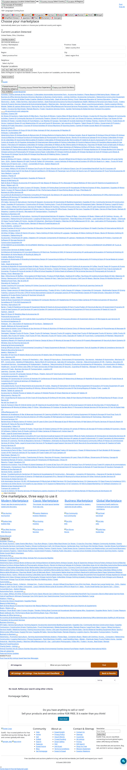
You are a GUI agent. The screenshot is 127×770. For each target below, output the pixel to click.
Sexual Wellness (80, 183)
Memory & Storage (88, 429)
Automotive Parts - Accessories (14, 166)
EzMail (38, 739)
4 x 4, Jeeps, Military (9, 168)
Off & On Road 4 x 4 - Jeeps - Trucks (104, 161)
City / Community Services (103, 202)
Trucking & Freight (66, 491)
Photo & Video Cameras (82, 300)
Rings (68, 355)
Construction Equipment (11, 242)
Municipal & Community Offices (92, 441)
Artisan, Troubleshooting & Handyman (16, 474)
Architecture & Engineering (12, 252)
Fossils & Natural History (88, 142)
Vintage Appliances (92, 149)
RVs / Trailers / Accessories (12, 448)
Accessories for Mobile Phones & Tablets (17, 393)
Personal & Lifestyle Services (86, 407)
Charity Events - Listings (11, 226)
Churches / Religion (108, 116)
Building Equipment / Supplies (79, 202)
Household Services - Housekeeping (15, 364)
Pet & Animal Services (85, 271)
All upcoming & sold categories (16, 111)
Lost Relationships (30, 123)
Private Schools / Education (103, 293)
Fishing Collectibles (69, 142)
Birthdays (6, 378)
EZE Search (80, 744)
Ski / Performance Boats (48, 190)
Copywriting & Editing (57, 259)
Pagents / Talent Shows (84, 123)
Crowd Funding (60, 739)
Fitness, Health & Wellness (72, 269)
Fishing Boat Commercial (59, 188)
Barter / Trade (7, 307)
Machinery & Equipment (74, 309)
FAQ (56, 744)
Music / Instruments (54, 572)
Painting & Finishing (114, 252)
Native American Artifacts (24, 147)
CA (3, 70)
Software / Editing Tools (13, 431)
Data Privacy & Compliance (112, 481)
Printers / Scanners (113, 238)
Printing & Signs (98, 259)
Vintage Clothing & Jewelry (68, 152)
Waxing (29, 424)
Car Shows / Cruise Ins (89, 116)
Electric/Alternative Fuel (11, 171)
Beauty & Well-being (10, 180)
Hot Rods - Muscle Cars (103, 159)
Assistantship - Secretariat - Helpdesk (89, 359)
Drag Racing (44, 398)
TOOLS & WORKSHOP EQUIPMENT (100, 245)
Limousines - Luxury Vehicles (57, 161)
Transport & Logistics (10, 488)
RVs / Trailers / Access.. (10, 223)
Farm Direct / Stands (43, 278)
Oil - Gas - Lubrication (97, 221)
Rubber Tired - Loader (100, 388)
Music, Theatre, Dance (43, 374)
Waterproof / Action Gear (62, 431)
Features (39, 744)
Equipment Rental (40, 307)
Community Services (25, 118)
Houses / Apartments (63, 457)
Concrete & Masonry (33, 252)
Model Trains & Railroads (108, 145)
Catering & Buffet (52, 414)
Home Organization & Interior (22, 476)
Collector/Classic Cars (72, 168)
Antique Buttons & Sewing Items (55, 135)
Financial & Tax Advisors (52, 195)
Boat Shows (74, 116)
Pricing (79, 742)
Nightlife (90, 378)
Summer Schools (37, 295)
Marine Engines (89, 188)
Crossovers (110, 168)
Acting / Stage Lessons (10, 290)
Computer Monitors (50, 300)
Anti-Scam (58, 746)
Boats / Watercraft (9, 185)
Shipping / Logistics (9, 211)
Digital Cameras (52, 429)
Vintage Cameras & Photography (14, 152)
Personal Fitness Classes (81, 293)
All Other (22, 168)
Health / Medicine (44, 207)
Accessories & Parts (9, 450)
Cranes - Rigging (52, 386)
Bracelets (5, 355)
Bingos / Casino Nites (59, 116)
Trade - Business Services (19, 369)
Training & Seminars (22, 381)
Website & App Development (13, 486)
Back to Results (109, 673)
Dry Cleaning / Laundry (18, 269)
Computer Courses (9, 374)
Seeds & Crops (109, 309)
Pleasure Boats (21, 190)
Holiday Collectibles (46, 145)
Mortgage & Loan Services (109, 319)
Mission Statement (83, 749)
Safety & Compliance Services (112, 347)
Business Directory (9, 199)
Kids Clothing (56, 233)
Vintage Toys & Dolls (21, 154)
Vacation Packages (115, 467)
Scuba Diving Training (20, 295)
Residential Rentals (9, 460)
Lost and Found (45, 123)
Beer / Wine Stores (9, 276)
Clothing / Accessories (10, 230)
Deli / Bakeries (118, 276)
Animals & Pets (8, 128)
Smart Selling (59, 742)
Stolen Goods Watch (93, 125)
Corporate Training (24, 285)
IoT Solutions (75, 484)
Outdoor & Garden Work (63, 407)
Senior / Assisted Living (28, 460)
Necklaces (60, 355)
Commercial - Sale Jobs (56, 362)
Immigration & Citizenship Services (111, 436)
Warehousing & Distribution (100, 491)
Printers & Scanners (100, 300)
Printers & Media (104, 429)
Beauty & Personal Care (62, 266)
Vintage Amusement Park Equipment (68, 149)
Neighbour (5, 60)
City (65, 52)
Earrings (15, 355)
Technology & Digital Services (13, 479)
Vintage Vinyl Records (39, 154)
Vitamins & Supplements (108, 183)
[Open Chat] (124, 761)
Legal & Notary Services (73, 195)
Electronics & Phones (37, 269)
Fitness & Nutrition (51, 328)
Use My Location (8, 39)
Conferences (65, 118)
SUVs (75, 171)
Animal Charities (8, 228)
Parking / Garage (110, 457)
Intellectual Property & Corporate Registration (19, 438)
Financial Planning (55, 319)
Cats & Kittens (14, 130)
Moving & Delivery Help (24, 407)
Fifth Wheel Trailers (59, 450)
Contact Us (80, 732)
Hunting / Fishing (60, 207)
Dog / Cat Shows (111, 118)
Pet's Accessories (54, 130)
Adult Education (28, 290)
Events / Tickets (54, 269)
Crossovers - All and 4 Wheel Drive (63, 159)
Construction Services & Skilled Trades (16, 250)
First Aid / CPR (23, 293)
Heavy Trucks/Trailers (12, 221)
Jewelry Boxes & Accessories (31, 355)
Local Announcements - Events (14, 376)
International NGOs (115, 228)
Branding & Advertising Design (35, 259)
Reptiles (66, 130)
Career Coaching (8, 285)
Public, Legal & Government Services (16, 433)
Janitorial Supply (8, 417)
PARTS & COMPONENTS (75, 245)
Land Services (26, 309)
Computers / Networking (11, 219)
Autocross (23, 398)
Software (5, 240)
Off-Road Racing (105, 398)
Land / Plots (78, 457)
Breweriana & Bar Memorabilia (69, 140)
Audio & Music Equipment (12, 300)
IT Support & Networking (57, 484)
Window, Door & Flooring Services (15, 343)
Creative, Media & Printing (12, 257)
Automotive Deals (27, 266)
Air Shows (6, 116)
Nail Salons (88, 421)
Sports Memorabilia (21, 149)
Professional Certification (68, 285)
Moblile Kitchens (114, 278)
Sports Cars (84, 171)
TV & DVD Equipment (22, 302)
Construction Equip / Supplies (110, 625)
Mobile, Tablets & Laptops (12, 390)
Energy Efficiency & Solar (11, 347)
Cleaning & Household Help (49, 405)
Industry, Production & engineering (79, 364)
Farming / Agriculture (10, 304)
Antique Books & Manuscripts (29, 135)
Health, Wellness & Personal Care (14, 326)
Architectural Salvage (88, 137)
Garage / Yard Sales (60, 121)
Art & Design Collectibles (108, 137)
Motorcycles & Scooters (79, 161)
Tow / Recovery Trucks (46, 336)
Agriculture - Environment (63, 359)
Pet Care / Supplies (84, 209)
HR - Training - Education (112, 362)
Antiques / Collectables (11, 133)
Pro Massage (67, 183)
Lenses (76, 429)
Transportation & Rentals (82, 467)
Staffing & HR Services (10, 197)
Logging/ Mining (9, 383)
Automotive (61, 202)
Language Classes (26, 374)
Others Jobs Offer (25, 367)
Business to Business (10, 214)
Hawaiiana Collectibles (27, 145)
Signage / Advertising (83, 417)
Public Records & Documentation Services (90, 443)
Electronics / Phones (51, 219)
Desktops (63, 238)
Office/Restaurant (79, 221)
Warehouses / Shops (58, 460)
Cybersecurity (93, 481)
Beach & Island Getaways (34, 464)
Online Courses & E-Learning (45, 285)
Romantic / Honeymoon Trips (15, 467)
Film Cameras (66, 429)
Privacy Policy (59, 734)
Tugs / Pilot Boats (83, 190)
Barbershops (7, 421)
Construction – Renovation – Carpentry (70, 474)
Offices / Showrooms (93, 457)
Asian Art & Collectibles (99, 565)
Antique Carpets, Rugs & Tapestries (83, 135)
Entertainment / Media (72, 204)
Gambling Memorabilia (109, 142)
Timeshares (43, 460)
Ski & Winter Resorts (37, 467)
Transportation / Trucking (46, 211)
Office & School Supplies (44, 271)
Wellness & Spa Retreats (11, 469)
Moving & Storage (64, 340)
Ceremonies (16, 378)
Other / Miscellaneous (43, 407)
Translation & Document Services (34, 197)
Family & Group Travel (94, 464)
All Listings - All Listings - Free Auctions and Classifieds (36, 673)
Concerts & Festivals (31, 378)
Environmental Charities (63, 228)
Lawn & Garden (40, 309)
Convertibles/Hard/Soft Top (93, 168)
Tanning (5, 424)
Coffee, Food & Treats (101, 266)
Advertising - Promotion (11, 216)
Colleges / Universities (83, 290)
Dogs (24, 130)
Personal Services (9, 419)
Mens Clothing (87, 233)
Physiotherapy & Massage (115, 328)
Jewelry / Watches (63, 221)
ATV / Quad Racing (9, 398)
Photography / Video (115, 221)
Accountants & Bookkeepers (13, 319)
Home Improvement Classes (42, 293)
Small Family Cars (97, 586)
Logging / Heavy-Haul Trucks (77, 333)
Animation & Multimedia (11, 259)
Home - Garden (29, 221)
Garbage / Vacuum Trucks (53, 333)
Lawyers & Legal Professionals (86, 438)
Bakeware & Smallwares (11, 414)
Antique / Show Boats (10, 188)
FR (15, 70)
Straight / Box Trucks (10, 336)
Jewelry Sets (49, 355)
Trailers (81, 336)
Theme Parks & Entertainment (58, 467)
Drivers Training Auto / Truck (51, 204)
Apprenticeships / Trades (45, 290)
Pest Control (78, 340)
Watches (76, 355)
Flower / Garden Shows (19, 121)
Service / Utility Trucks (115, 333)
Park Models (104, 450)
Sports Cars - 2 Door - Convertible (26, 164)
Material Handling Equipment (21, 209)
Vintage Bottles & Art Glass (112, 149)
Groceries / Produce (10, 271)
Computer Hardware (32, 300)
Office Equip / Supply (66, 209)
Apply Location (7, 77)
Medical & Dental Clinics (69, 328)
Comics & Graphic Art (10, 142)
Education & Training (10, 283)
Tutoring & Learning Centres (91, 285)
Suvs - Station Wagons (49, 164)
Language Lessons (62, 293)
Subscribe (101, 734)
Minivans (52, 171)
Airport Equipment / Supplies (26, 178)
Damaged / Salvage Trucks (12, 333)
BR (11, 70)
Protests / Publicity (52, 551)
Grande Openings (77, 121)
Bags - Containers (81, 216)
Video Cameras (45, 431)
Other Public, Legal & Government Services (27, 443)
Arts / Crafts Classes (65, 290)
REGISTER (22, 92)
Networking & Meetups (75, 378)
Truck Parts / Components (96, 336)
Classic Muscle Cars (54, 168)
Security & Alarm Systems (114, 340)
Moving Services (25, 491)
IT (18, 70)
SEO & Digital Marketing (92, 484)
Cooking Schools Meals (101, 276)
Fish (30, 130)
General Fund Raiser (82, 228)
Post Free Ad (122, 5)
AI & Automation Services (12, 481)
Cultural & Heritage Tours (74, 464)
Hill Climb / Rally (65, 398)
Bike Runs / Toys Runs (40, 116)
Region (3, 52)
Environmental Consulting (33, 347)
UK (31, 70)
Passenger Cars (65, 171)
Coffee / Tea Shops (83, 276)
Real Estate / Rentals (117, 209)
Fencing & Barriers (96, 307)
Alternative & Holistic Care (12, 328)
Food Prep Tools (114, 414)
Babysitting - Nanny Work (36, 362)
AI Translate (17, 5)
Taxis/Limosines (97, 171)
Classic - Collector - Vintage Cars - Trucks (32, 159)
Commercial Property (10, 457)
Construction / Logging (32, 219)
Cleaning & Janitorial (26, 340)
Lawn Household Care (101, 207)
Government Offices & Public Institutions (80, 436)
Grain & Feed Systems (10, 309)
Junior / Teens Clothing (40, 233)
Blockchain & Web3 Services (54, 481)
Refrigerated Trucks (97, 333)
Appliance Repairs (9, 340)
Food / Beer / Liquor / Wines (102, 627)
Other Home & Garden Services (102, 476)
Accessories (7, 178)
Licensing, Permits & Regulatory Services (26, 441)
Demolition (65, 386)
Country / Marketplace (9, 45)
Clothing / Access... (114, 216)
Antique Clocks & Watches (116, 563)
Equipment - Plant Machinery (73, 219)
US (27, 70)
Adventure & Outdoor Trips (12, 464)
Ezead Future (41, 746)
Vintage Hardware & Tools (91, 152)
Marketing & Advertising (93, 195)
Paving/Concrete (65, 388)
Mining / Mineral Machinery (46, 388)
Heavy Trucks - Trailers (11, 331)
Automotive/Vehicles (49, 216)
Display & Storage (98, 414)
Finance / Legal (111, 204)
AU (7, 70)
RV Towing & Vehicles (18, 452)
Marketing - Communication (105, 364)
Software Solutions (112, 484)
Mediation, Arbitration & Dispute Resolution (60, 441)
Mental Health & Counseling (91, 328)
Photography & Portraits (105, 271)
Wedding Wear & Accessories (27, 314)
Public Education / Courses (21, 125)
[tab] (37, 673)
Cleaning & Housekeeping (43, 474)
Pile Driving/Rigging (82, 388)
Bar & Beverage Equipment (33, 414)
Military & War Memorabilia (66, 145)
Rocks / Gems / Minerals (100, 147)
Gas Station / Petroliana (70, 570)
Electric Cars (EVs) (85, 159)
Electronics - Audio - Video (12, 297)
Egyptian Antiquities (28, 142)
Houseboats (76, 188)
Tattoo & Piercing (17, 424)
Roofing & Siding (33, 254)
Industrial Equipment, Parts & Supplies (83, 347)
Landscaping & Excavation (95, 252)
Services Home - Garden (11, 472)
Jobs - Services (8, 357)
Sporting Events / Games (73, 125)
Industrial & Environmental (12, 345)
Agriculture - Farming (31, 216)
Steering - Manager (90, 367)
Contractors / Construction (27, 204)
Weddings (36, 381)
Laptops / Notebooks (78, 238)
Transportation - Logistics (41, 369)
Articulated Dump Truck (11, 386)
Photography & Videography (79, 259)
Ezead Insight (59, 732)
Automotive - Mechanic (114, 359)
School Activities (40, 125)
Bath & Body (7, 183)
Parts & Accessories (93, 309)
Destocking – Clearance (96, 474)
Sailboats (33, 190)
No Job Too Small (9, 402)
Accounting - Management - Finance (15, 359)
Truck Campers (59, 452)
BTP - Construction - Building (13, 362)
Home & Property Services (12, 338)
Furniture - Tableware (44, 324)
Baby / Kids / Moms (43, 266)
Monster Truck (91, 398)
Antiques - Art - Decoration (12, 324)
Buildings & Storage (22, 307)
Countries (80, 737)
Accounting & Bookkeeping (12, 195)
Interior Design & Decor (45, 340)
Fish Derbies (93, 546)
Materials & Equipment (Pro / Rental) (50, 476)
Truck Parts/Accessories (115, 171)
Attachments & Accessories (33, 386)
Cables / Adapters (30, 238)
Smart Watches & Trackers (68, 393)
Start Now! (63, 719)
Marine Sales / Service (80, 629)
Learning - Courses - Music (12, 371)
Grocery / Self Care (79, 278)
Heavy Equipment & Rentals (56, 347)
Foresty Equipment (111, 386)
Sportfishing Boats (67, 190)
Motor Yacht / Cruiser (111, 610)
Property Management (93, 340)
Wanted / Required (115, 336)
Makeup (56, 183)
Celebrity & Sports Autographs (94, 140)
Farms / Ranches (46, 457)
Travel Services (99, 467)
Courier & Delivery (9, 491)
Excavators (97, 386)
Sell (37, 737)
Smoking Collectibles (33, 575)
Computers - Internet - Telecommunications (84, 362)
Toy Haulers (33, 452)
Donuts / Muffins (26, 278)
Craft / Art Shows (78, 118)
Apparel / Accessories (46, 202)
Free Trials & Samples (112, 269)
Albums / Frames (20, 429)
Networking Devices (96, 238)
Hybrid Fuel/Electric (39, 171)
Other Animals (39, 130)
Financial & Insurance (10, 316)
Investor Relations (83, 751)
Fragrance (35, 183)
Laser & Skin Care (46, 421)
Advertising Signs (8, 135)
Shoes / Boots (101, 233)
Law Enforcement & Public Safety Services (55, 438)
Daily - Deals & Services (11, 264)
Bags (4, 314)
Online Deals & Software (65, 271)
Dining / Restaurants (10, 278)
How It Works (59, 737)
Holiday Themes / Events (96, 121)
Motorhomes (92, 450)
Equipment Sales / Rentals (93, 204)
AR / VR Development (33, 481)
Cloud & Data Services (76, 481)
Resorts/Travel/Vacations (49, 223)
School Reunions (55, 125)
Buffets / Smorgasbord (27, 276)
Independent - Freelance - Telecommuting (47, 364)
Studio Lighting (31, 431)
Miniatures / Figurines (87, 145)
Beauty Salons (20, 421)
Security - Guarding (73, 367)
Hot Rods (26, 171)
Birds (4, 130)
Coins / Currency (115, 140)
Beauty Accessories (21, 183)
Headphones (65, 300)
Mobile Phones (50, 393)
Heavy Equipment (56, 245)
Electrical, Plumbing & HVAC (54, 252)
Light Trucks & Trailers (35, 161)
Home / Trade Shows (116, 121)
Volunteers (107, 125)
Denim (26, 233)
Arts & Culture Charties (26, 228)
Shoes (11, 314)
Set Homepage (41, 751)
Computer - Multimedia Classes (106, 290)
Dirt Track (33, 398)
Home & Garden (26, 271)
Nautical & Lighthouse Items (46, 147)
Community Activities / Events (111, 544)
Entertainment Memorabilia (49, 142)
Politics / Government (103, 123)
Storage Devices (18, 240)
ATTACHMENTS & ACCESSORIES (14, 245)
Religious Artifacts (82, 147)
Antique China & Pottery (108, 135)
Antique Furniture (25, 137)
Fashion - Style (7, 312)
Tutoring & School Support (64, 374)
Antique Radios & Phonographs (46, 137)
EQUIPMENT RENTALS (38, 245)
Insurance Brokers (71, 319)
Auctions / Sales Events (21, 116)
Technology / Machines (102, 417)
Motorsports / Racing (10, 395)
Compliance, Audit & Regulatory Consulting (18, 436)
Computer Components (49, 238)
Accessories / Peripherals (11, 238)
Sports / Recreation (26, 211)
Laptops (38, 393)
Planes (41, 178)
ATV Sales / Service (9, 202)
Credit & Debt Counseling (36, 319)
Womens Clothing (115, 233)
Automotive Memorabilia (27, 140)
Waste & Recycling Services (12, 350)
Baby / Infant (16, 233)
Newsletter (100, 728)
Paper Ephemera (66, 147)
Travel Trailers (45, 452)
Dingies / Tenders (41, 188)
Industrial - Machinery (45, 221)
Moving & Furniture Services (77, 476)
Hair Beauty (45, 183)
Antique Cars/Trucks (36, 168)
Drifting (54, 398)
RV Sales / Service (100, 209)
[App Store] (16, 741)
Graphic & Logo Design (35, 484)
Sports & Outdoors (103, 378)
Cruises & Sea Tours (54, 464)
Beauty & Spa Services (32, 328)
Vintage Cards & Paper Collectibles (43, 152)
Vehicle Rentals (81, 491)
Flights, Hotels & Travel (93, 269)
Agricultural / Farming (27, 202)
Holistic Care (32, 421)
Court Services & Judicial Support (49, 436)
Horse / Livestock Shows (11, 123)
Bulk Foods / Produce (47, 276)
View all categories (7, 651)
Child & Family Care (29, 405)
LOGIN (15, 92)
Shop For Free (81, 746)
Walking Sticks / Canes (58, 154)
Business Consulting (33, 195)
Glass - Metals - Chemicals (84, 639)
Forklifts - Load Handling (95, 219)
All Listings (80, 739)
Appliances (29, 324)
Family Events (59, 378)
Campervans (45, 450)
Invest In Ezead (60, 751)
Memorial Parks (76, 421)
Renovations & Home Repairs (13, 254)
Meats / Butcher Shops (97, 278)
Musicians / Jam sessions (63, 123)
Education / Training (10, 288)
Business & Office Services (12, 192)
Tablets (83, 393)
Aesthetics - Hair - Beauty (41, 359)
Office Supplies (46, 417)
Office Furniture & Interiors (27, 417)
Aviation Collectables (47, 140)
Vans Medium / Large (10, 173)
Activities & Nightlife (10, 266)
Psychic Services (101, 421)
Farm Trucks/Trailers (79, 307)
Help (38, 732)
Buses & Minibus (8, 159)
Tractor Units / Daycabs (66, 336)
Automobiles (7, 156)
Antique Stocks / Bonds (69, 137)
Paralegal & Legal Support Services (59, 443)
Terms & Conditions (61, 749)
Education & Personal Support (73, 405)
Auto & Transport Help (10, 405)
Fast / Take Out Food (61, 278)
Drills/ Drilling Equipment (81, 386)
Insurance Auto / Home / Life (80, 207)
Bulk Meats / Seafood (65, 276)
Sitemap (79, 734)
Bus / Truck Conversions (29, 450)
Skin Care (92, 183)
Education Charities (44, 228)
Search (38, 742)
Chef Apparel (67, 414)
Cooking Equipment (81, 414)
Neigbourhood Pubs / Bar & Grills (15, 281)
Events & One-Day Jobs (96, 405)
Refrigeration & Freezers (63, 417)
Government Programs (114, 307)
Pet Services (104, 407)
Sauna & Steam (116, 421)
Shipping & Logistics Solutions (44, 491)
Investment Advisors (88, 319)
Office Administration (113, 195)
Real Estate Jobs (57, 367)
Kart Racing (78, 398)
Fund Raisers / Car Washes (41, 121)
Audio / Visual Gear (36, 429)
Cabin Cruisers (26, 188)
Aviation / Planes (8, 176)
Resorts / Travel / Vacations (13, 462)
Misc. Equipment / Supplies (108, 188)
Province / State (70, 45)
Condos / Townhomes (29, 457)
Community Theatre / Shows (46, 118)
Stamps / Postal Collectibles (41, 149)
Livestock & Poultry (55, 309)
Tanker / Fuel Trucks (28, 336)
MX (22, 70)
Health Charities (99, 228)
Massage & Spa (61, 421)
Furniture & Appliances (11, 321)
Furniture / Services (28, 207)
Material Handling (27, 388)
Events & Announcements (59, 307)
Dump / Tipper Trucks (33, 333)
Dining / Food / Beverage (12, 273)
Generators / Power (77, 450)
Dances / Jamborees (95, 118)
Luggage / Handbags (72, 233)
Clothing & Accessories (82, 266)
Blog (37, 749)
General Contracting (75, 252)
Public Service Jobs (42, 367)
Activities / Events (9, 114)
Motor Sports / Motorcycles (45, 209)
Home (38, 734)
